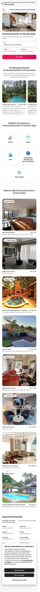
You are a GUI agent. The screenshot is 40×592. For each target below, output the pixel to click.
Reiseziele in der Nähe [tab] (8, 520)
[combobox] (19, 45)
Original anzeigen (9, 4)
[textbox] (11, 51)
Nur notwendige (19, 575)
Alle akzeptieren (19, 570)
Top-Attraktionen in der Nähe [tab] (27, 520)
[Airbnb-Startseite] (3, 10)
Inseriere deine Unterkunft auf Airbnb (22, 10)
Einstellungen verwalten (19, 580)
